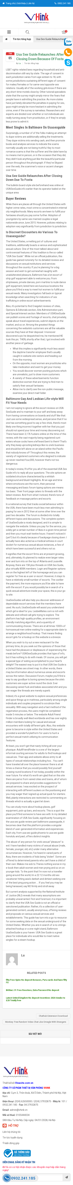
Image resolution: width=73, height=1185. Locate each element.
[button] (9, 32)
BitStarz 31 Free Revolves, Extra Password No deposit (32, 990)
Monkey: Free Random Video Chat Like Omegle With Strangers (35, 1022)
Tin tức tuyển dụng (12, 1137)
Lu (20, 63)
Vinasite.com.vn (24, 1083)
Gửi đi (66, 1177)
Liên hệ (31, 3)
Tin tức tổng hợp (22, 39)
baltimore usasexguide (50, 821)
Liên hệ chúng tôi (11, 1132)
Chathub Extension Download (53, 1016)
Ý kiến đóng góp (11, 1143)
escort (56, 275)
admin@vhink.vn (19, 1110)
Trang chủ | (11, 3)
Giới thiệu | (22, 3)
